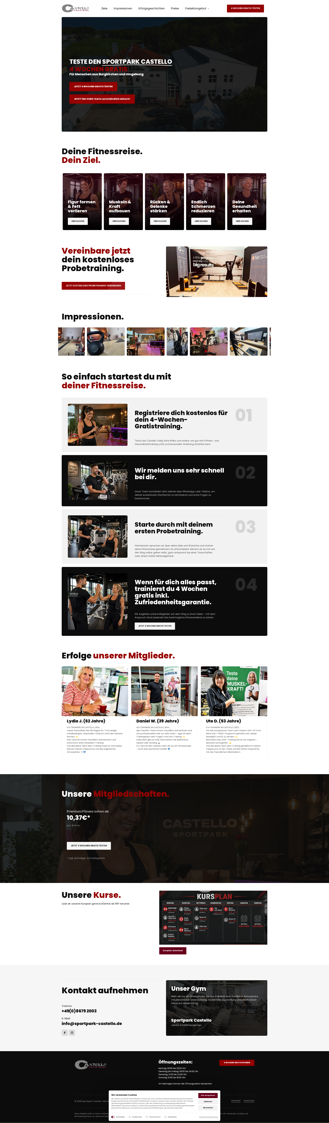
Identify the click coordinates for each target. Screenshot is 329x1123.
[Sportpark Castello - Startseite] (75, 8)
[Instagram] (72, 1033)
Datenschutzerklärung (208, 1117)
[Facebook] (65, 1033)
